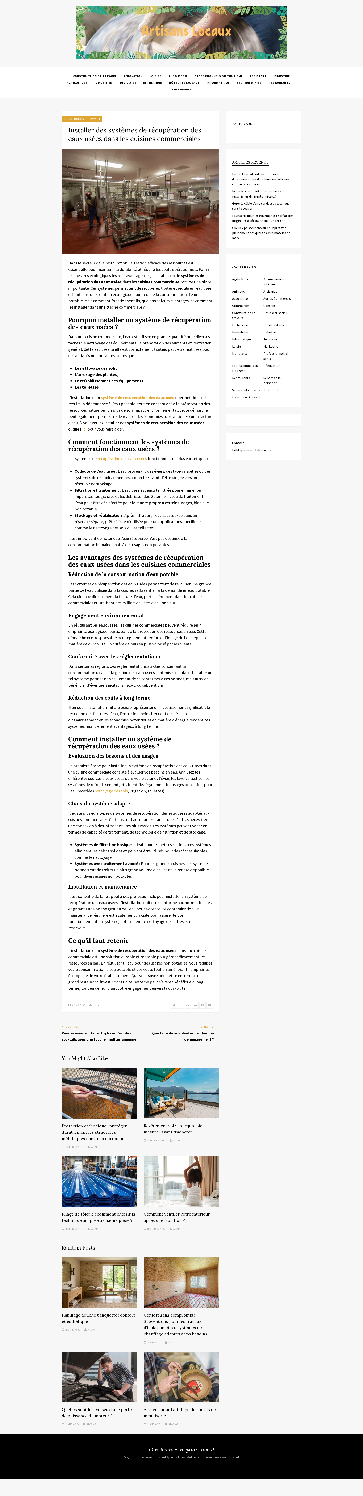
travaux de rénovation (247, 397)
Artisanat (258, 76)
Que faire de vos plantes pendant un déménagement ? (183, 1036)
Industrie (282, 76)
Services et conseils (246, 390)
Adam (94, 1147)
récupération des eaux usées (122, 458)
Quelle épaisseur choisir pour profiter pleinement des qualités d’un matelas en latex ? (261, 233)
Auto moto (178, 76)
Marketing (270, 346)
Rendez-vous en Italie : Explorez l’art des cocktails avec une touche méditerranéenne (99, 1036)
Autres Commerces (277, 298)
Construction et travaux (94, 76)
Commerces (240, 306)
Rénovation (133, 76)
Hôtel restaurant (184, 83)
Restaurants (279, 83)
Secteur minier (249, 83)
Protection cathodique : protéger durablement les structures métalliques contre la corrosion (94, 1132)
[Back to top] (359, 1492)
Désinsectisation (275, 313)
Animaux (238, 291)
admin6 (91, 1424)
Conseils (269, 306)
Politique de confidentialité (252, 450)
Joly (96, 1005)
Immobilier (103, 83)
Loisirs (156, 76)
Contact (238, 443)
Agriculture (77, 83)
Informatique (218, 83)
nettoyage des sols (111, 790)
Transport (270, 390)
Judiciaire (128, 83)
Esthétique (152, 83)
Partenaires (181, 89)
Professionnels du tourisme (218, 76)
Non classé (240, 353)
